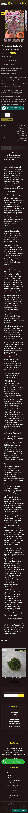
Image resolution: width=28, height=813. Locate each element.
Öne (25, 128)
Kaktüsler (14, 717)
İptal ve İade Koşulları (14, 780)
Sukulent (19, 132)
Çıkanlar (19, 125)
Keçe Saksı (14, 788)
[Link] (23, 3)
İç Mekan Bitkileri (14, 719)
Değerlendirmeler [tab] (19, 147)
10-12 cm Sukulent (21, 137)
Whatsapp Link (14, 790)
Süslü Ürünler (14, 712)
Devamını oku (14, 682)
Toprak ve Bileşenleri (14, 726)
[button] (25, 3)
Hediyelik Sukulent (21, 127)
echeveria (23, 125)
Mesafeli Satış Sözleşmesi (14, 773)
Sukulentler (23, 133)
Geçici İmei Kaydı (14, 798)
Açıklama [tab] (6, 147)
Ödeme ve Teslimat (14, 775)
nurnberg (21, 128)
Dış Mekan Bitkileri (14, 721)
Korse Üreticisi (14, 795)
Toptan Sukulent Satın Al (14, 785)
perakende (20, 130)
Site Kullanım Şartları (14, 778)
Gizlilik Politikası (14, 783)
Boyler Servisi (14, 793)
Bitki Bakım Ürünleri (14, 724)
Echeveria (21, 139)
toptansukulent (20, 135)
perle (25, 130)
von (26, 135)
